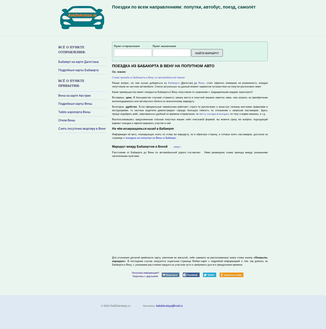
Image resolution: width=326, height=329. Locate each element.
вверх (177, 146)
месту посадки (207, 113)
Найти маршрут (207, 53)
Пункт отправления (127, 46)
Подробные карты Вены (75, 104)
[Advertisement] (81, 183)
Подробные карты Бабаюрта (78, 70)
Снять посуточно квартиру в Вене (82, 128)
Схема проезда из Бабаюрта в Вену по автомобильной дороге (148, 77)
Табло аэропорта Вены (74, 112)
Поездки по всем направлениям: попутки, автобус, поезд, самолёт (184, 7)
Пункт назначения (164, 46)
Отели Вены (66, 120)
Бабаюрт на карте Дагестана (78, 62)
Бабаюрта (173, 83)
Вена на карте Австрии (74, 95)
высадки (224, 113)
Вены (201, 83)
